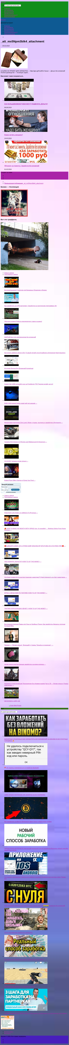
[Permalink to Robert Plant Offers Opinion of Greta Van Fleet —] (11, 477)
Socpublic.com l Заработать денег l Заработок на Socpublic (23, 959)
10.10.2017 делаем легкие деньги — (16, 461)
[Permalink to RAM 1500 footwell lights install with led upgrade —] (11, 400)
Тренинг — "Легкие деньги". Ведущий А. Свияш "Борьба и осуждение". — (28, 645)
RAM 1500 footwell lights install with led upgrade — (20, 403)
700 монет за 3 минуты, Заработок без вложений (21, 166)
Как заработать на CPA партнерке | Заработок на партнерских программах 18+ (30, 306)
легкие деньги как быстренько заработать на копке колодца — (25, 664)
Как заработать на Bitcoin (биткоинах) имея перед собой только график (28, 821)
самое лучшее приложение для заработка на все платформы (24, 794)
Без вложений (9, 12)
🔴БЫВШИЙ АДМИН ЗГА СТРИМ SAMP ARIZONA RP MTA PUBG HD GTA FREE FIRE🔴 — (35, 546)
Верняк (3, 2)
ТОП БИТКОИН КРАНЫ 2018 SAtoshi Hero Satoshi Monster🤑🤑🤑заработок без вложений (34, 905)
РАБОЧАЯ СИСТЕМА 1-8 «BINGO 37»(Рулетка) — (21, 513)
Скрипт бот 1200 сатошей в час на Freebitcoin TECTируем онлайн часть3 (28, 384)
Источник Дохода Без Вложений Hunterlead (18, 368)
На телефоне (8, 10)
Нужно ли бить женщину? (13, 135)
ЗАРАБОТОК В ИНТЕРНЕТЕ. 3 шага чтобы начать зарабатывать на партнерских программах (35, 1013)
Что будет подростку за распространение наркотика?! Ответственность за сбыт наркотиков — (35, 577)
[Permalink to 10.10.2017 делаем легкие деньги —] (11, 458)
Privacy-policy (8, 1031)
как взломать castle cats (12, 701)
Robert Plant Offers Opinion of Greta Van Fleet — (19, 480)
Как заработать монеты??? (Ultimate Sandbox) (19, 986)
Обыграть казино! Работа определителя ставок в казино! (23, 321)
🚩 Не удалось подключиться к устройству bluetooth (21, 768)
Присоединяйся (9, 16)
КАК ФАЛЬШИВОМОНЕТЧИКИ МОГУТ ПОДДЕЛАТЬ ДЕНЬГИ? (26, 104)
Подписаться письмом (11, 492)
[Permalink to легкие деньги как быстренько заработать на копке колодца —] (11, 661)
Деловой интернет (7, 484)
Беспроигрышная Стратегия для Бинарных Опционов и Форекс (25, 290)
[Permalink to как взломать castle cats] (11, 698)
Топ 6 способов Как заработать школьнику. (18, 932)
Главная (7, 8)
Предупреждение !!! (10, 15)
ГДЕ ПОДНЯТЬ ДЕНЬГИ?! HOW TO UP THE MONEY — (22, 561)
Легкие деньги (9, 13)
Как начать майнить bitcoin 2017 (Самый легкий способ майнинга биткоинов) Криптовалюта (34, 353)
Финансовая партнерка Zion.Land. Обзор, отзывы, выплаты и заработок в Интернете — (33, 422)
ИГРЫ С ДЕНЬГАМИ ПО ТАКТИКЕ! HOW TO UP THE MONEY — (25, 593)
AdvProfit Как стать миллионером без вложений (20, 337)
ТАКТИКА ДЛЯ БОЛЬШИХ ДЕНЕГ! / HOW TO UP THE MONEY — (26, 608)
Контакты (7, 1033)
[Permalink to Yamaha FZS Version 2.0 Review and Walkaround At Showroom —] (11, 439)
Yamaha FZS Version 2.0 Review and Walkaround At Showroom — (25, 442)
